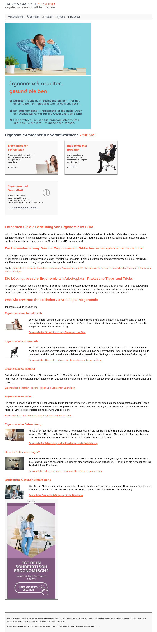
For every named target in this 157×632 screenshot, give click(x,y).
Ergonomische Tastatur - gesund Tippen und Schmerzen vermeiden (40, 388)
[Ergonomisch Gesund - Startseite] (31, 10)
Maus (62, 16)
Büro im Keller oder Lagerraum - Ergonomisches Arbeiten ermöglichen (65, 471)
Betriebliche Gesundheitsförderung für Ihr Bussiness (56, 495)
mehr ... (14, 167)
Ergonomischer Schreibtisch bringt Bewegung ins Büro (57, 332)
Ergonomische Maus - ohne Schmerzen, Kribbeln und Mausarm (38, 415)
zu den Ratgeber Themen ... (25, 207)
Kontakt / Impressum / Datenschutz (83, 626)
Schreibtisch (17, 16)
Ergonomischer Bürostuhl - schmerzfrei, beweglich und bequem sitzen (65, 360)
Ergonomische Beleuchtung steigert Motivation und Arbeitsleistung (63, 443)
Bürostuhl (35, 16)
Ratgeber (75, 16)
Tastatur (49, 16)
